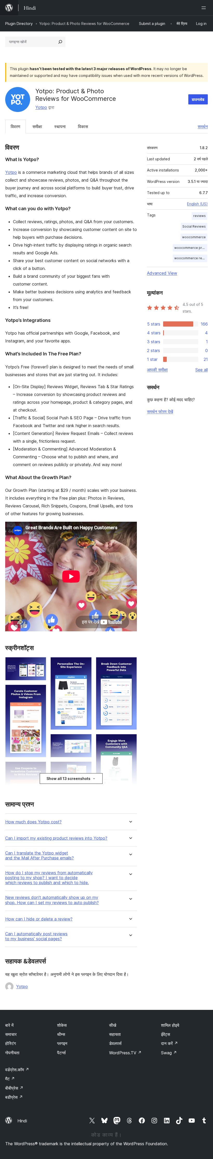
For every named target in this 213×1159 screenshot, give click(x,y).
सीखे (112, 1025)
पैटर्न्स (61, 1052)
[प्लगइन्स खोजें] (60, 42)
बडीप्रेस (14, 1097)
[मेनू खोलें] (204, 8)
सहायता (115, 1034)
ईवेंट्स (165, 1034)
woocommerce (194, 237)
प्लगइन (62, 1043)
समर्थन (203, 126)
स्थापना (60, 126)
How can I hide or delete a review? (38, 919)
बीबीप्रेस (14, 1088)
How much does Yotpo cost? (33, 821)
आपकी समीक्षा (157, 369)
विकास (83, 126)
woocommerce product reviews (190, 248)
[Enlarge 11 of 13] (129, 664)
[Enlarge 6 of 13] (84, 768)
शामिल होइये (170, 1025)
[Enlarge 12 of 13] (129, 741)
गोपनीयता (12, 1052)
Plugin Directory (19, 23)
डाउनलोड (198, 99)
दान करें (169, 1043)
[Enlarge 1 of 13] (39, 664)
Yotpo (41, 107)
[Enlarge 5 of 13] (84, 741)
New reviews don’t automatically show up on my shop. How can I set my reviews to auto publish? (52, 900)
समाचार (11, 1034)
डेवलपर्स (115, 1043)
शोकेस (62, 1025)
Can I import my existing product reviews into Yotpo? (56, 838)
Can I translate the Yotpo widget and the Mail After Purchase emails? (39, 855)
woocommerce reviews (190, 258)
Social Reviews (194, 226)
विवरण (15, 126)
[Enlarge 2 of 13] (39, 691)
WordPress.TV (125, 1052)
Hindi (22, 1120)
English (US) (197, 204)
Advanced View (162, 273)
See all (201, 369)
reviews (199, 216)
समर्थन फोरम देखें (160, 411)
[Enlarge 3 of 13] (39, 768)
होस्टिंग (10, 1043)
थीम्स (61, 1034)
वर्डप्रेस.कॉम (17, 1069)
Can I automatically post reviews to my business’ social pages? (36, 936)
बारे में (9, 1025)
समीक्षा (37, 126)
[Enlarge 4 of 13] (84, 664)
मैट (10, 1078)
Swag (169, 1052)
